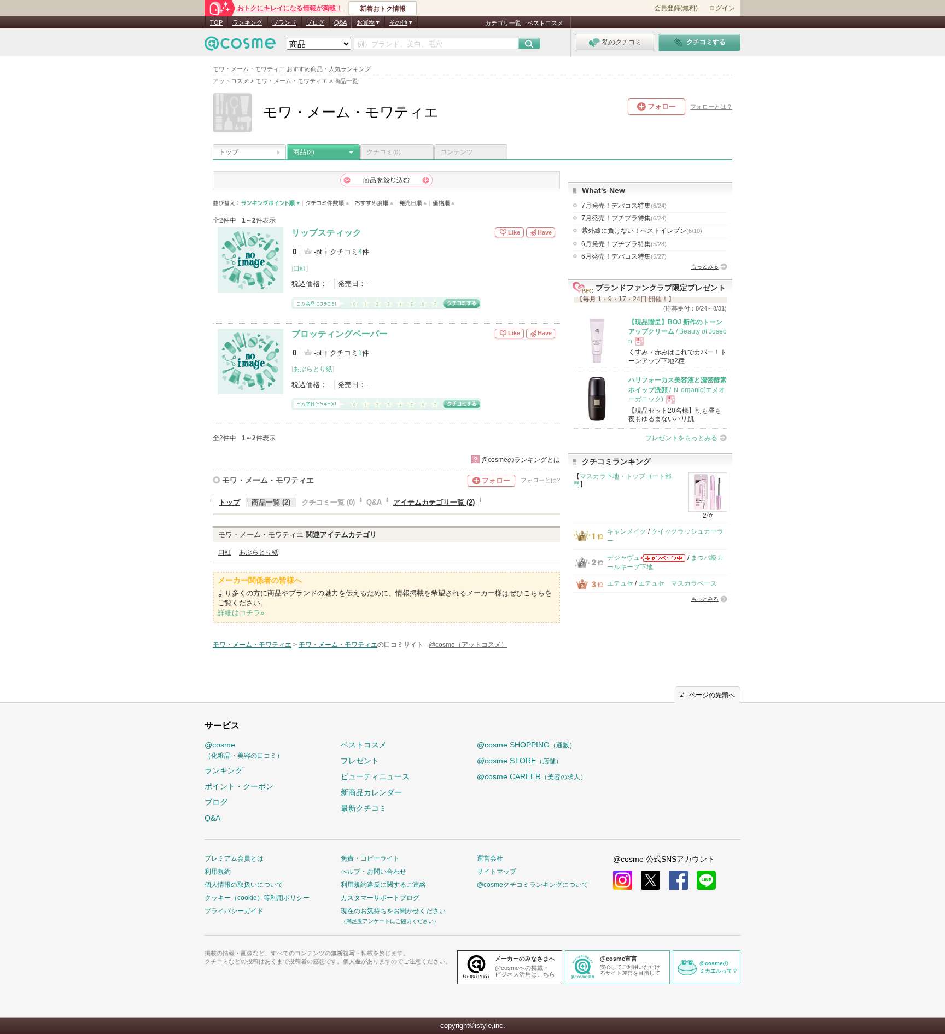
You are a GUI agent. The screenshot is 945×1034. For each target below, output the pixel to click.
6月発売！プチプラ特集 (624, 244)
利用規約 (218, 871)
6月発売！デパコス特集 (624, 256)
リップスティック (326, 232)
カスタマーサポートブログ (380, 898)
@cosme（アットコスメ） (468, 645)
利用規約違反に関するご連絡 (383, 885)
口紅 (299, 268)
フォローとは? (540, 480)
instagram (622, 880)
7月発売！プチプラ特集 (624, 218)
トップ (228, 152)
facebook (678, 880)
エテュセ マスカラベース (677, 583)
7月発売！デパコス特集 (624, 205)
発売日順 (413, 203)
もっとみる (705, 267)
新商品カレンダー (371, 792)
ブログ (315, 22)
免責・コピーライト (370, 858)
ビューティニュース (375, 776)
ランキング (247, 22)
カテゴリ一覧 (503, 23)
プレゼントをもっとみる (681, 438)
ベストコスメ (545, 23)
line (706, 880)
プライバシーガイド (234, 911)
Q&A (340, 22)
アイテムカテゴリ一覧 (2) (434, 502)
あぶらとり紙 (312, 369)
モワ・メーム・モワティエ (268, 480)
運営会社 (490, 858)
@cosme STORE (519, 760)
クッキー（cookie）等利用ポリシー (257, 898)
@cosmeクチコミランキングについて (532, 885)
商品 (303, 152)
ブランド (284, 22)
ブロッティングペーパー (339, 333)
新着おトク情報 (383, 9)
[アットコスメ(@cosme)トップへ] (240, 46)
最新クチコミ (364, 808)
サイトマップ (496, 871)
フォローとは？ (711, 106)
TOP (216, 22)
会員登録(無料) (676, 8)
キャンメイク (626, 531)
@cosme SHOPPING (526, 744)
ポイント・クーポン (239, 786)
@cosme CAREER (532, 776)
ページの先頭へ (712, 695)
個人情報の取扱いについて (244, 885)
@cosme (244, 750)
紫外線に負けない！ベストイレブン (641, 231)
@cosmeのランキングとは (520, 460)
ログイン (722, 8)
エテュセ (620, 583)
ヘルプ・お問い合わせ (373, 871)
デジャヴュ (623, 558)
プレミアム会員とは (234, 858)
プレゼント (360, 760)
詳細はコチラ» (241, 613)
